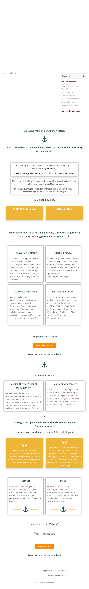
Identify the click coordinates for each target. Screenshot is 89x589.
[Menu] (85, 6)
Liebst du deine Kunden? (70, 98)
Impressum (47, 571)
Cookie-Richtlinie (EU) (55, 575)
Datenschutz (62, 571)
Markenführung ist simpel (71, 102)
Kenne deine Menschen (70, 105)
